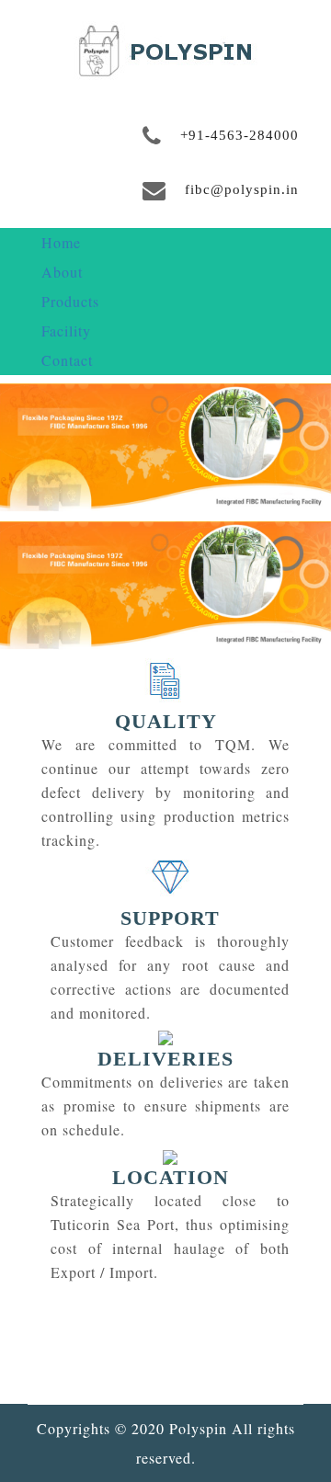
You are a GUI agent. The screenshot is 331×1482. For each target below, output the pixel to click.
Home (61, 242)
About (62, 271)
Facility (66, 330)
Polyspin (198, 1428)
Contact (67, 360)
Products (70, 301)
